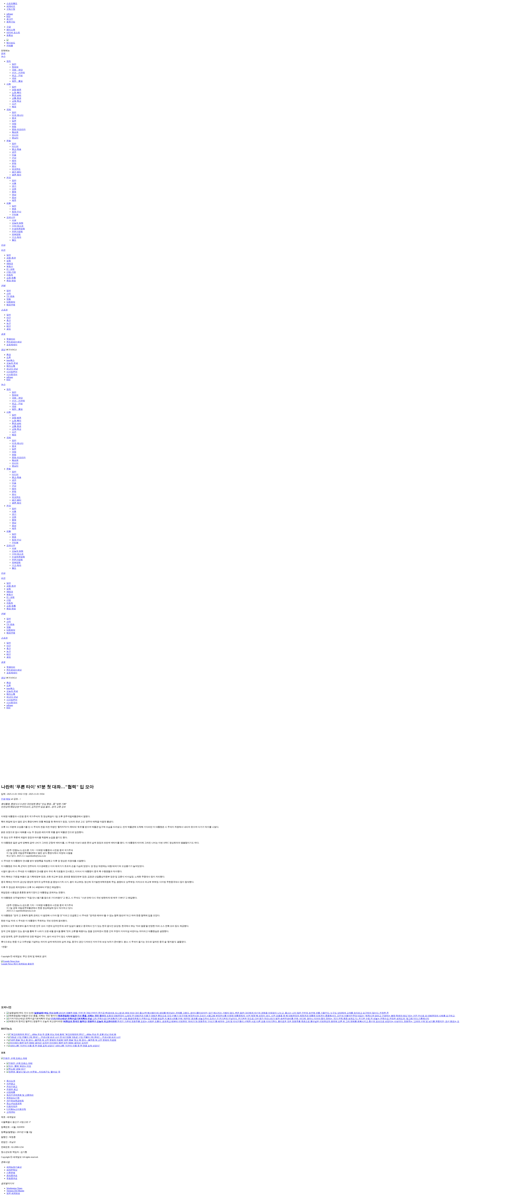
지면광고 (10, 1084)
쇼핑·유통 (11, 278)
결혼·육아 (16, 175)
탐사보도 (10, 43)
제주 (14, 200)
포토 (3, 334)
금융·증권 (11, 258)
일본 (14, 121)
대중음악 (10, 302)
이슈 (3, 245)
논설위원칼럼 (18, 229)
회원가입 (10, 22)
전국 (8, 177)
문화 (8, 141)
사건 (14, 104)
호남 (14, 197)
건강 (14, 158)
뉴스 (3, 56)
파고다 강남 (12, 369)
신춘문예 (10, 1173)
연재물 (9, 45)
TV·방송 (10, 296)
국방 (14, 78)
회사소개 (10, 1081)
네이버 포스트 (13, 32)
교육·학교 (16, 101)
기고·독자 (16, 237)
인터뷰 (15, 214)
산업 (8, 600)
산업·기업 (11, 272)
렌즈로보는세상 (14, 342)
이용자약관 (11, 1106)
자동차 (9, 275)
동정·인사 (16, 212)
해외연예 (10, 305)
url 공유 (14, 799)
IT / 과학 (10, 269)
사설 (14, 220)
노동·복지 (16, 92)
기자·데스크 (17, 226)
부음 (14, 209)
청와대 (15, 67)
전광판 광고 (12, 1089)
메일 (8, 799)
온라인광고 (11, 1086)
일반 (14, 64)
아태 (14, 124)
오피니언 (10, 217)
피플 (8, 203)
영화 (8, 299)
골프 (8, 329)
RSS (8, 16)
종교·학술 (16, 149)
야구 (8, 317)
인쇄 (3, 799)
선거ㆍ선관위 (18, 72)
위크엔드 (16, 169)
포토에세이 (11, 345)
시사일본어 (11, 372)
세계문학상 (11, 1170)
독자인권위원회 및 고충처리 (20, 1095)
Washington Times (14, 1188)
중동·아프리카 (19, 129)
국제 (8, 109)
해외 (14, 107)
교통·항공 (16, 98)
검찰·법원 (16, 90)
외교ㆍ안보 (17, 75)
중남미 (15, 138)
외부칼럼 (16, 234)
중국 (14, 118)
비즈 (3, 250)
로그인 (9, 19)
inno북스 (10, 360)
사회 (8, 84)
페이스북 (10, 30)
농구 (8, 323)
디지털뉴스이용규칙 (16, 1109)
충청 (14, 192)
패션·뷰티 (16, 172)
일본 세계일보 (13, 1193)
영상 (3, 350)
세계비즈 (10, 6)
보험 (8, 261)
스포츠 (4, 310)
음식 (14, 166)
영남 (14, 195)
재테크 (9, 263)
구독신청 (10, 9)
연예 (3, 285)
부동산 (9, 266)
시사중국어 (11, 374)
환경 (8, 355)
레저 (14, 160)
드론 (8, 357)
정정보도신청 (12, 1098)
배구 (8, 326)
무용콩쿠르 (11, 1178)
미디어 (15, 146)
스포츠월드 (11, 3)
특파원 (15, 132)
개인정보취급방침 (15, 1101)
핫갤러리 (10, 339)
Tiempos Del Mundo (15, 1191)
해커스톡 (10, 366)
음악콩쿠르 (11, 1175)
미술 (14, 155)
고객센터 (10, 1112)
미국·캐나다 (17, 115)
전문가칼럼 (17, 231)
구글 (8, 27)
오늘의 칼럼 (17, 223)
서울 (14, 183)
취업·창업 (11, 280)
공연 (14, 152)
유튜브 (9, 35)
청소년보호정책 (14, 1103)
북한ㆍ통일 (17, 81)
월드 (14, 240)
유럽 (14, 126)
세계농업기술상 (14, 1167)
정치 (8, 61)
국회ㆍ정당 (17, 70)
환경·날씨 (16, 95)
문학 (14, 163)
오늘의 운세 (12, 363)
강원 (14, 189)
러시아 (15, 135)
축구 (8, 320)
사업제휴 (10, 1092)
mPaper (9, 14)
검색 (3, 53)
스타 (8, 293)
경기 (14, 186)
